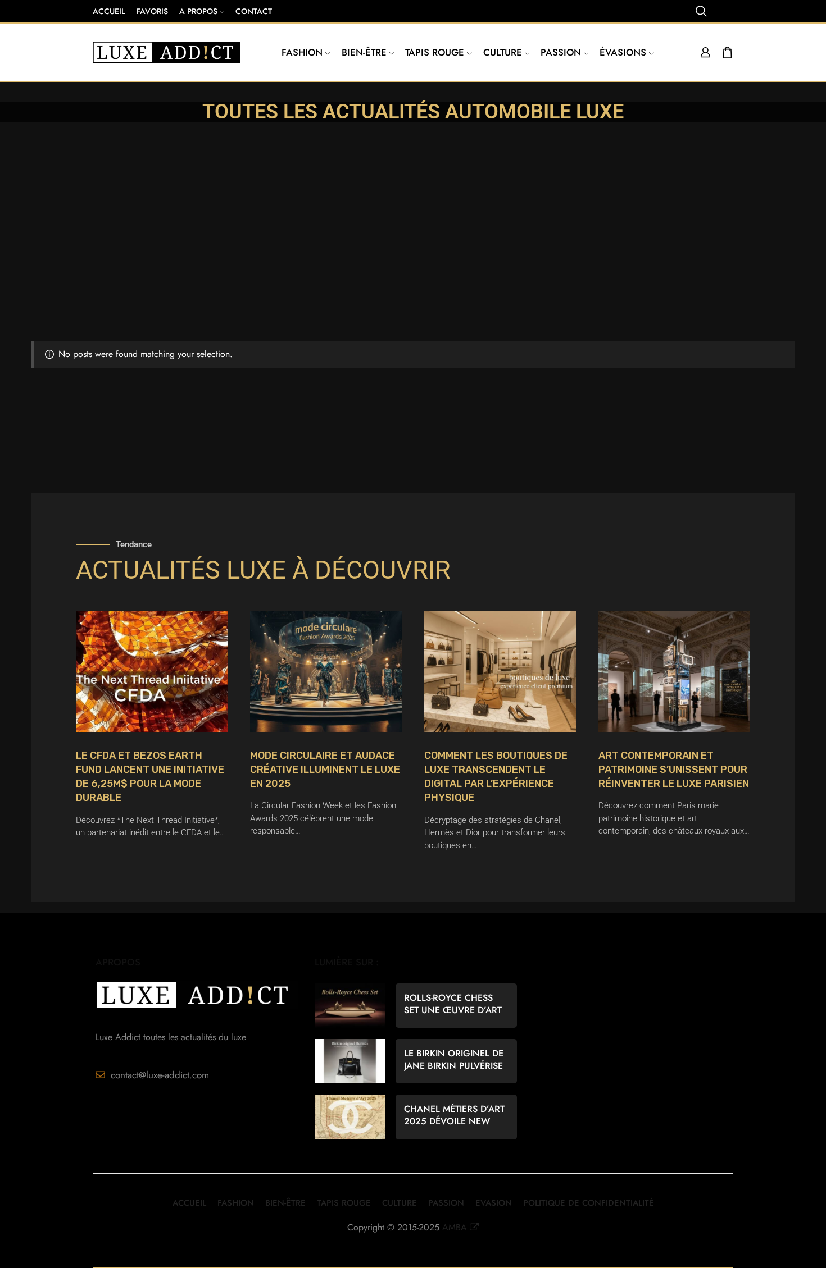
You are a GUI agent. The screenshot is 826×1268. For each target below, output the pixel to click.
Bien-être (364, 52)
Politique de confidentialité (588, 1203)
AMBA (454, 1227)
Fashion (302, 52)
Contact (253, 11)
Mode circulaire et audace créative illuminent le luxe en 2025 (325, 769)
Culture (502, 52)
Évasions (623, 52)
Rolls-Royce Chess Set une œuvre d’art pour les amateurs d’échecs (453, 1004)
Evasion (493, 1203)
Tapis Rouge (434, 52)
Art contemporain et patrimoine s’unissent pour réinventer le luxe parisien (673, 769)
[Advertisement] (413, 256)
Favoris (152, 11)
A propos (198, 11)
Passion (561, 52)
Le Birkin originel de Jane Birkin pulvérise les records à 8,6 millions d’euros (453, 1059)
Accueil (109, 11)
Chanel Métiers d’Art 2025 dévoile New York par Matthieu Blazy (454, 1115)
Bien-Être (285, 1203)
